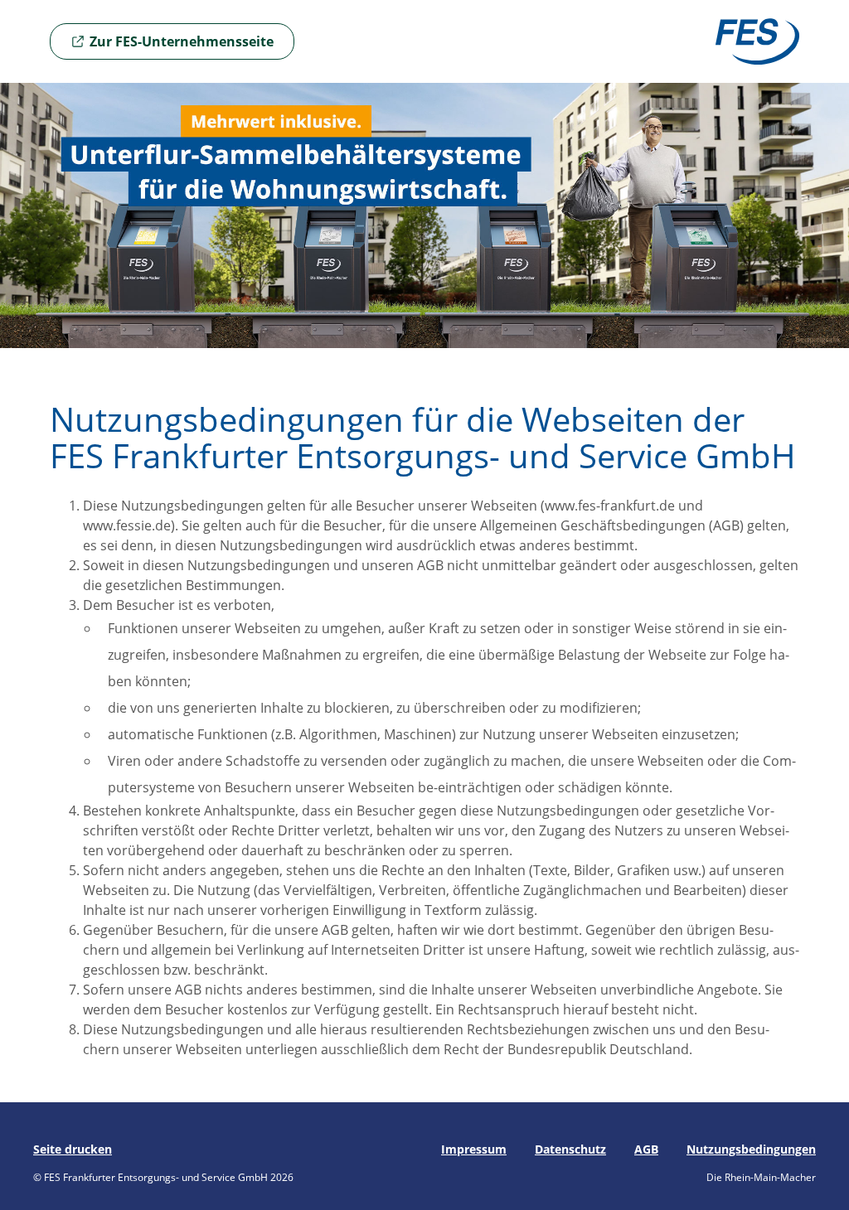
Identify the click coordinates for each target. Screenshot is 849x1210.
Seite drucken (72, 1149)
